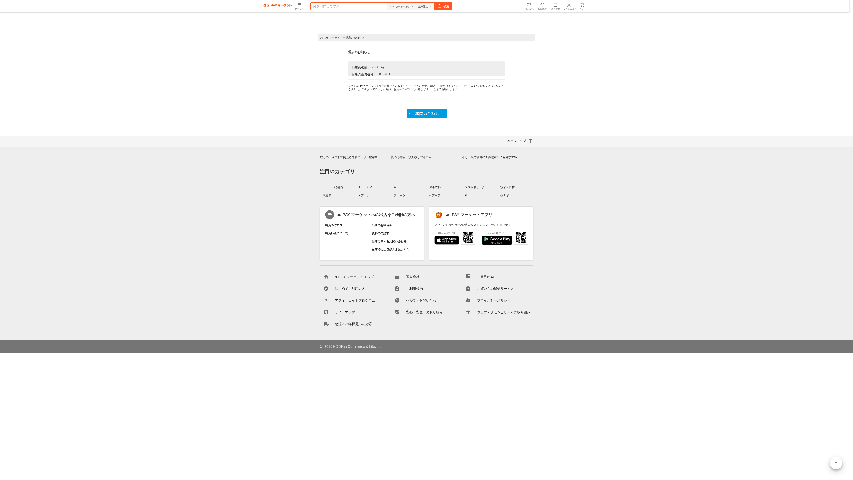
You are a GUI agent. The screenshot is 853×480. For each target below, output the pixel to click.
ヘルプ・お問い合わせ (422, 300)
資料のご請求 (380, 233)
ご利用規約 (414, 288)
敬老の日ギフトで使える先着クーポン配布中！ (350, 157)
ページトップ (836, 463)
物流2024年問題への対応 (353, 324)
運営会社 (412, 277)
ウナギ (504, 195)
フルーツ (399, 195)
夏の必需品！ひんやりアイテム (411, 157)
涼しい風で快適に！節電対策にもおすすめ (489, 157)
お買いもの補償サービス (495, 288)
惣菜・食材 (507, 187)
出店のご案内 (334, 225)
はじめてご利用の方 (350, 288)
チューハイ (365, 187)
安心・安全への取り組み (424, 312)
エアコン (364, 195)
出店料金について (336, 233)
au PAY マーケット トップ (354, 277)
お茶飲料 (435, 187)
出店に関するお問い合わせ (389, 241)
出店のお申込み (382, 225)
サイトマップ (345, 312)
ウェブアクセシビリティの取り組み (503, 312)
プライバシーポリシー (493, 300)
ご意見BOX (485, 277)
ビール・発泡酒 (333, 187)
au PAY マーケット (331, 37)
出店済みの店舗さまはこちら (390, 249)
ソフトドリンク (475, 187)
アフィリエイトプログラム (355, 300)
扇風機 (327, 195)
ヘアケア (435, 195)
